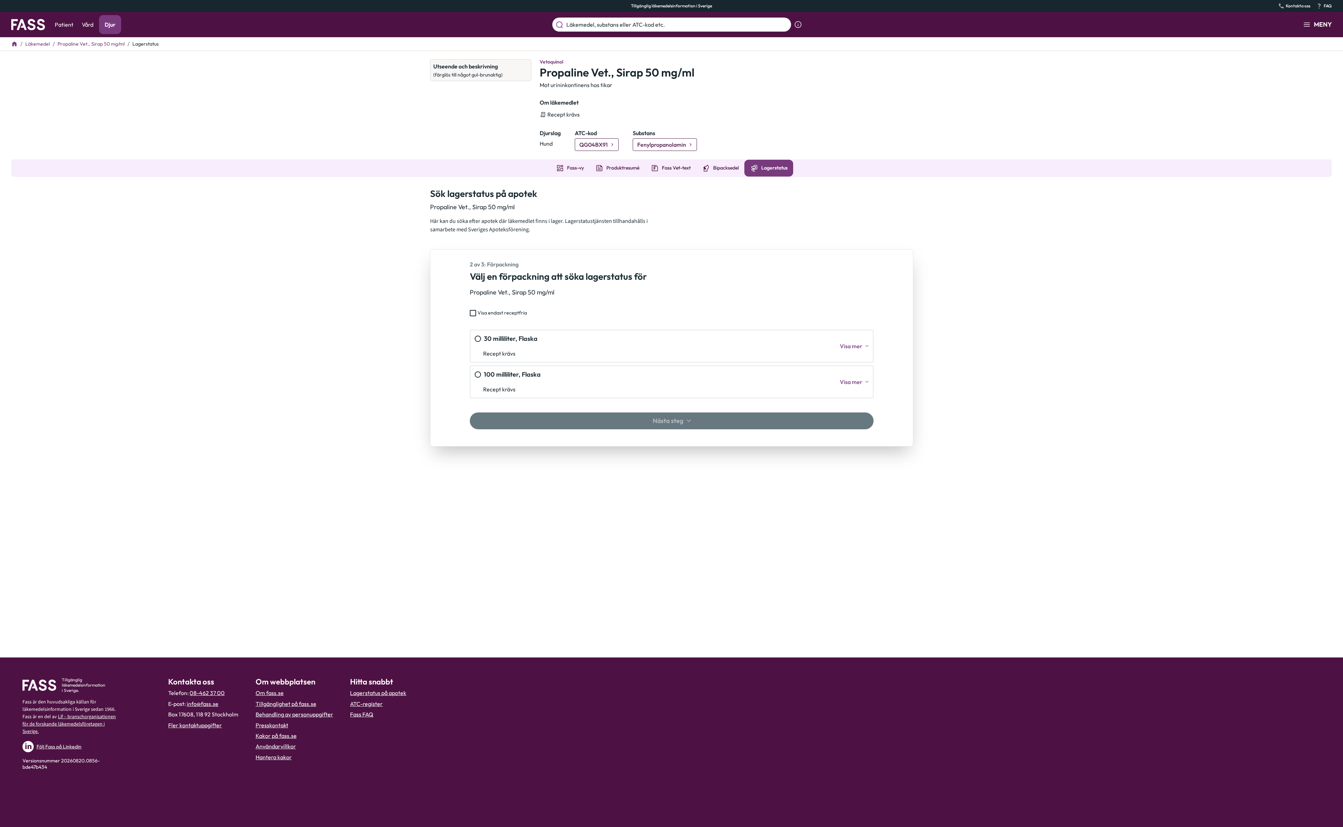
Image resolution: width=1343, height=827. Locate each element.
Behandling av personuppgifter (294, 714)
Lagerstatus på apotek (378, 692)
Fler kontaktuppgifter (195, 725)
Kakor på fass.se (276, 735)
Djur (110, 24)
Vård (87, 24)
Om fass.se (270, 692)
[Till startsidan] (14, 44)
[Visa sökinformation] (798, 25)
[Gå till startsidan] (28, 24)
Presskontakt (272, 725)
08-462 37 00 (207, 692)
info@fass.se (202, 703)
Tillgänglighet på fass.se (286, 703)
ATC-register (366, 703)
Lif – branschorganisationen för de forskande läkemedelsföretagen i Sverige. (69, 724)
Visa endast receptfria (502, 313)
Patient (64, 24)
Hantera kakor (274, 757)
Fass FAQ (361, 714)
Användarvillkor (276, 746)
